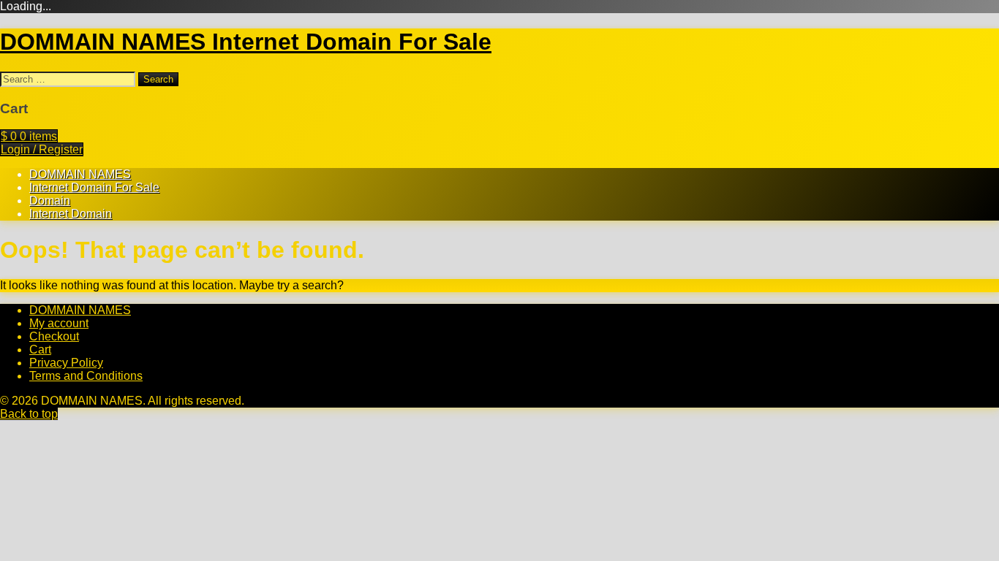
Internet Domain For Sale (94, 187)
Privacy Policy (66, 362)
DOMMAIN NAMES (80, 174)
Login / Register (42, 149)
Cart (40, 349)
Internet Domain (70, 213)
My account (58, 323)
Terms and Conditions (86, 376)
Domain (49, 200)
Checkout (54, 336)
